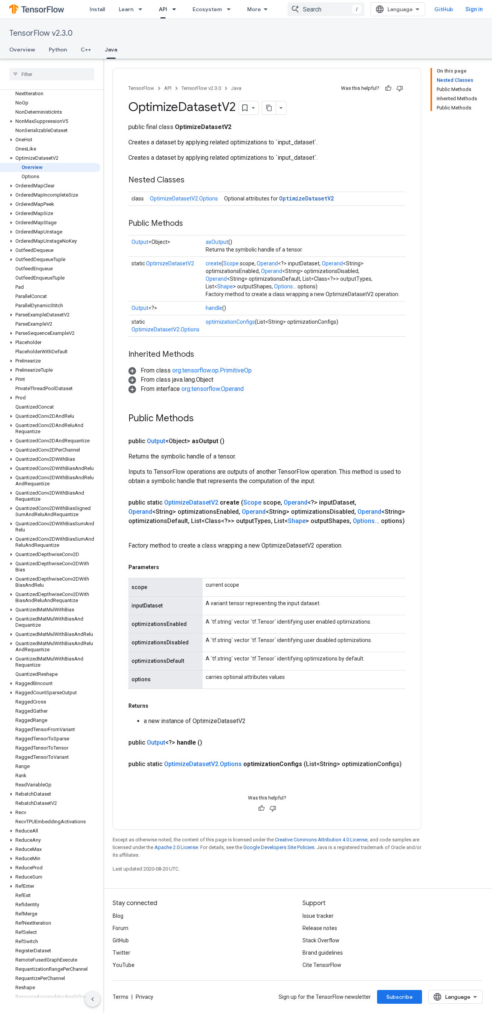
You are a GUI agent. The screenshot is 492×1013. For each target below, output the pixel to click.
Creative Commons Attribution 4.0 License (321, 840)
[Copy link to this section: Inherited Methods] (201, 354)
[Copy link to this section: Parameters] (167, 567)
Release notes (320, 928)
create (213, 263)
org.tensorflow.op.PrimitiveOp (212, 370)
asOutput (217, 242)
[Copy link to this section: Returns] (156, 705)
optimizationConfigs (230, 322)
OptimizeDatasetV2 (306, 198)
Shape (225, 286)
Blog (118, 916)
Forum (120, 928)
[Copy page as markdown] (269, 107)
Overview (22, 49)
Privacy (144, 997)
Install (97, 9)
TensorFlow (141, 88)
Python (58, 49)
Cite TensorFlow (322, 965)
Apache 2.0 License (176, 847)
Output (139, 242)
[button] (50, 121)
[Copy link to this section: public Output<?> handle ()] (211, 742)
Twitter (121, 953)
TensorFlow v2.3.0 (41, 33)
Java (111, 49)
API (163, 9)
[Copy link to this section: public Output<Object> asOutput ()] (233, 441)
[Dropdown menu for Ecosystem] (231, 9)
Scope (231, 263)
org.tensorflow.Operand (212, 388)
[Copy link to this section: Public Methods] (190, 223)
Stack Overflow (321, 940)
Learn (126, 9)
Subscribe (399, 996)
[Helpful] (388, 88)
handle (214, 308)
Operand (267, 263)
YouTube (124, 965)
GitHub (443, 9)
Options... (285, 286)
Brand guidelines (323, 953)
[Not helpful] (400, 88)
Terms (120, 997)
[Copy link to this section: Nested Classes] (192, 180)
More (254, 9)
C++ (86, 49)
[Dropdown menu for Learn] (142, 9)
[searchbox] (51, 74)
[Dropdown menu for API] (176, 9)
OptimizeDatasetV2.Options (184, 198)
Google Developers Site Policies (278, 847)
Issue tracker (318, 916)
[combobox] (326, 9)
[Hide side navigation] (92, 999)
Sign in (474, 9)
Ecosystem (207, 9)
